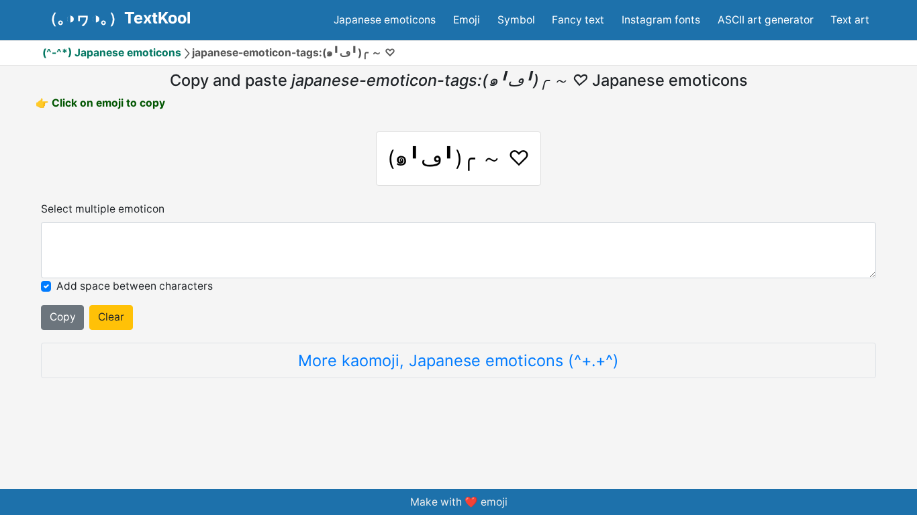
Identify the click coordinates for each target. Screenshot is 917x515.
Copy (63, 316)
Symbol (516, 19)
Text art (849, 19)
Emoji (466, 19)
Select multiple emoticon (102, 209)
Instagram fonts (661, 19)
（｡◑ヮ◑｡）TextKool (116, 18)
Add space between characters (134, 286)
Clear (111, 316)
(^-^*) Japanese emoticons (111, 52)
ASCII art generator (766, 19)
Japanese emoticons (385, 19)
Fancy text (578, 19)
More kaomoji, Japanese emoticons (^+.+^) (458, 360)
